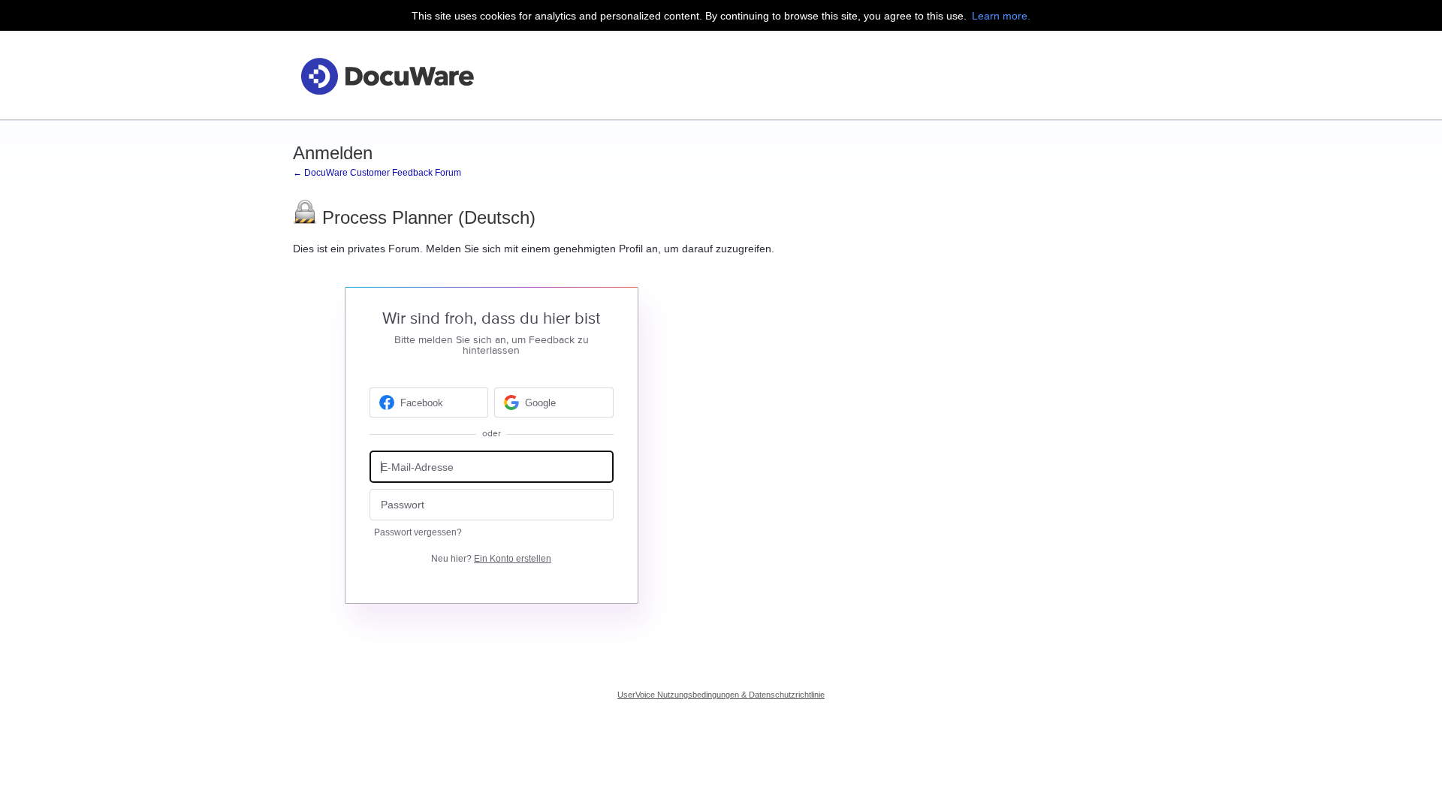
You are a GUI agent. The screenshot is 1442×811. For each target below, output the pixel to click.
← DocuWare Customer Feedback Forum (377, 172)
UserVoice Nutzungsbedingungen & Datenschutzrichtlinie (721, 694)
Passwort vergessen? (418, 532)
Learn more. (1001, 16)
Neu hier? (491, 558)
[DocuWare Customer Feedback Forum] (387, 75)
